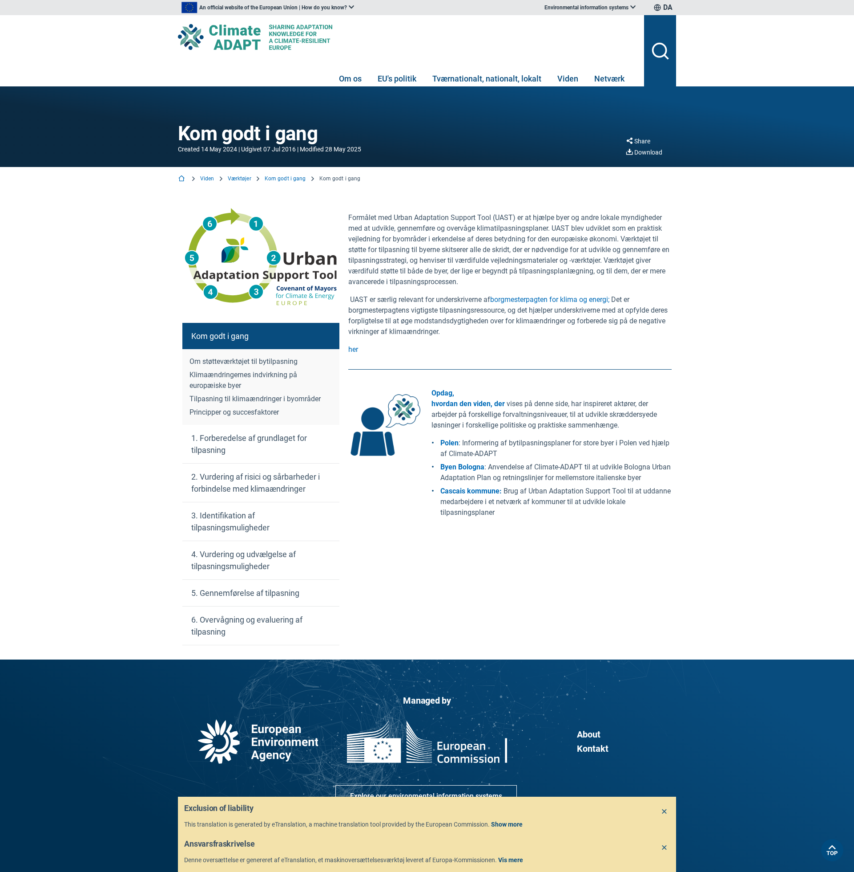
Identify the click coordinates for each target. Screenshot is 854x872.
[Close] (664, 811)
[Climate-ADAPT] (407, 37)
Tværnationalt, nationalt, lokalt (486, 78)
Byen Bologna (462, 467)
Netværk (609, 78)
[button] (260, 336)
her (353, 349)
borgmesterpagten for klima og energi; (549, 299)
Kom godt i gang (285, 178)
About (588, 734)
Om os (350, 78)
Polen (449, 443)
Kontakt (592, 748)
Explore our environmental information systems (426, 796)
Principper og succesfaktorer (234, 412)
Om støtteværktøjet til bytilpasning (243, 361)
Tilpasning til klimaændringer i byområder (255, 399)
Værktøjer (239, 178)
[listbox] (268, 7)
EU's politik (397, 78)
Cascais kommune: (471, 491)
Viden (567, 78)
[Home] (182, 179)
